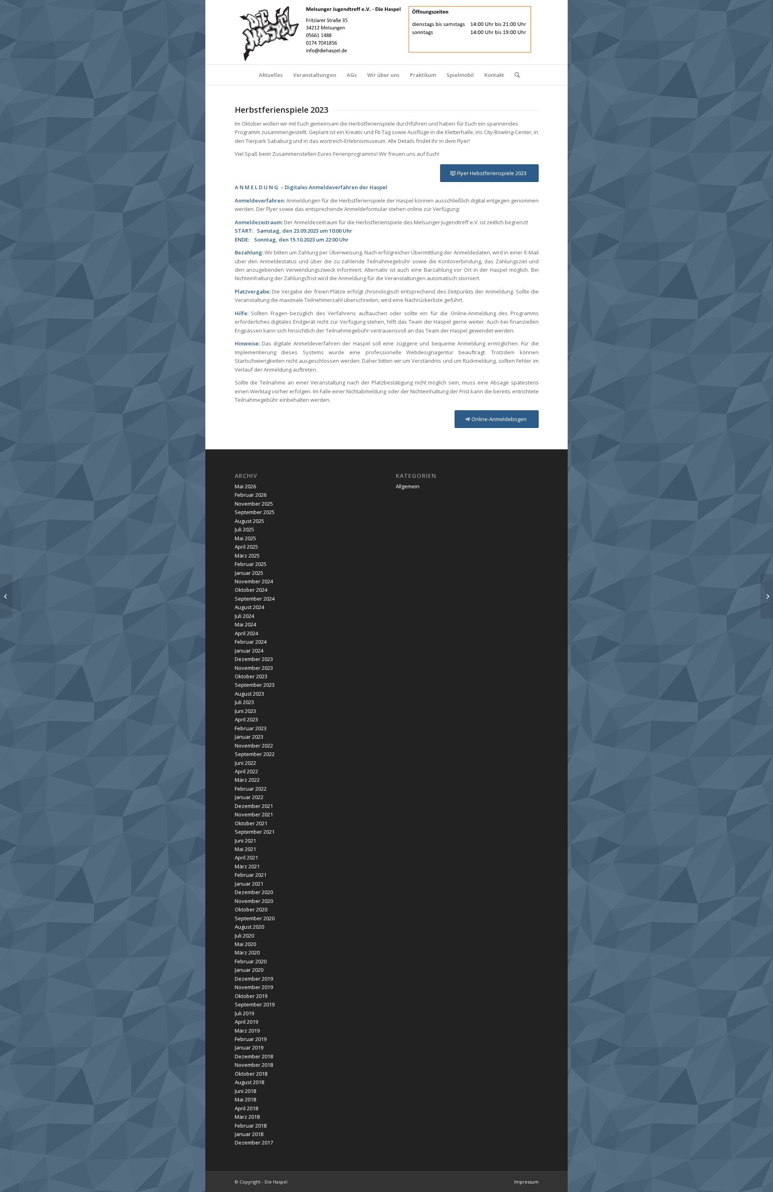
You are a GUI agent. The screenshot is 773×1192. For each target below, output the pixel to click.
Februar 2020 (251, 961)
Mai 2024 (245, 624)
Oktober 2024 (251, 589)
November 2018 (254, 1064)
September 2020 (255, 918)
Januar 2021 (249, 883)
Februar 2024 (251, 641)
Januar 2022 (249, 797)
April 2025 (246, 546)
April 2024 (246, 633)
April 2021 (246, 857)
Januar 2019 (249, 1047)
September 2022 (255, 754)
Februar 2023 (251, 728)
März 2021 (247, 866)
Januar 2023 (249, 736)
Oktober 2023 (251, 676)
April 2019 (246, 1021)
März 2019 (247, 1030)
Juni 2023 (245, 711)
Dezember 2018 (254, 1056)
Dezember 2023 (254, 659)
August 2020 (249, 926)
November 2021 (254, 814)
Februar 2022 (251, 788)
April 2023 (246, 719)
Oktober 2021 (251, 823)
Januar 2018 (249, 1134)
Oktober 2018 (251, 1073)
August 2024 (249, 607)
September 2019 (255, 1004)
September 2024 (255, 598)
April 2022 (246, 771)
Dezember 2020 (254, 892)
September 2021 (255, 831)
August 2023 (249, 693)
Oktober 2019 (251, 996)
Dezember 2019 (254, 978)
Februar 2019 (251, 1039)
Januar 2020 (249, 969)
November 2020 (254, 901)
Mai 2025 (245, 538)
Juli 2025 (244, 529)
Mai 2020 (245, 944)
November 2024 (254, 581)
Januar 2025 (249, 572)
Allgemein (408, 486)
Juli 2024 (244, 616)
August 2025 (249, 521)
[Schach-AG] (6, 596)
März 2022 (247, 779)
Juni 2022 (245, 762)
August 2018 (249, 1082)
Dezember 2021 (254, 806)
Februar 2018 (251, 1125)
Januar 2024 (249, 650)
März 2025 (247, 555)
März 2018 (247, 1116)
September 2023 (255, 684)
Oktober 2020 (251, 909)
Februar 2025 (251, 564)
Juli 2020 (244, 935)
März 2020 (247, 952)
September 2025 (255, 512)
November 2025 (254, 503)
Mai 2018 (245, 1099)
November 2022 (254, 745)
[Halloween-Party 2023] (767, 596)
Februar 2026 (251, 494)
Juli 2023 (244, 702)
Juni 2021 (245, 840)
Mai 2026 (245, 486)
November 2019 (254, 987)
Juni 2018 (245, 1091)
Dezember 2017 (254, 1142)
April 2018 (246, 1108)
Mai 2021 (245, 849)
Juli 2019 (244, 1013)
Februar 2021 (251, 874)
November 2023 (254, 667)
